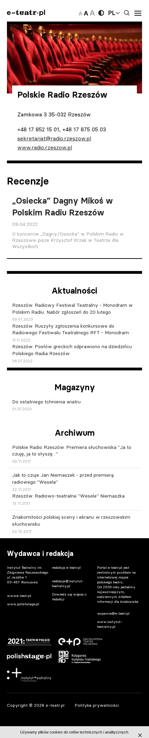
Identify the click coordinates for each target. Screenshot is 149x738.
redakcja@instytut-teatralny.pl (68, 583)
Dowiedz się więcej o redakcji (69, 596)
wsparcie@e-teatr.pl (113, 613)
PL (111, 12)
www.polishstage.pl (23, 604)
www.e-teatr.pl (19, 595)
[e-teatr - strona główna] (26, 13)
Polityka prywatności (97, 705)
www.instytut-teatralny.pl (109, 624)
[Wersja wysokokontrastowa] (101, 12)
